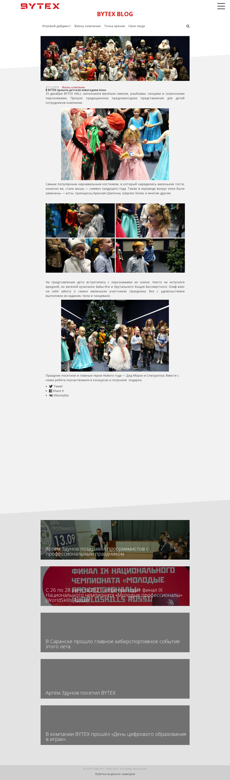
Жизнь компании (87, 25)
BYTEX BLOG (115, 14)
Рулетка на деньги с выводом (115, 774)
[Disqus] (115, 449)
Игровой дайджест (56, 25)
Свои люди (136, 25)
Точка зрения (114, 25)
